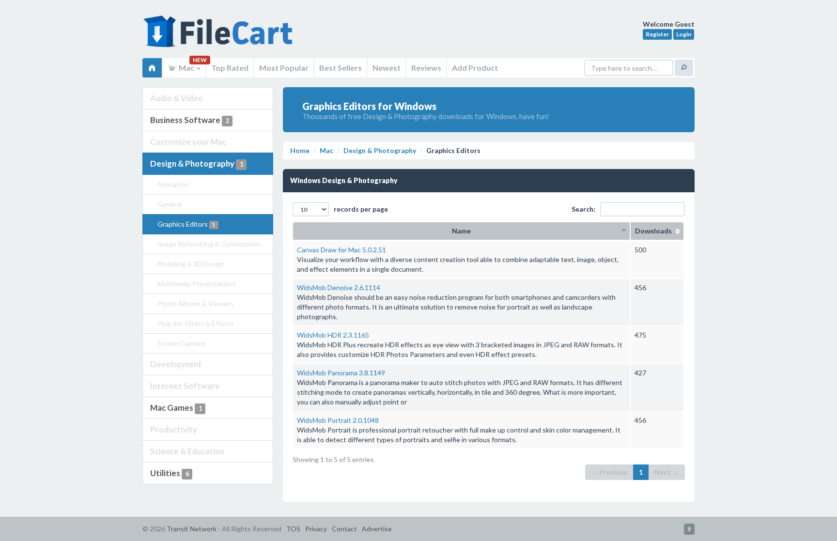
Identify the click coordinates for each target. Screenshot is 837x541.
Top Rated (229, 67)
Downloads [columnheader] (657, 231)
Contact (344, 529)
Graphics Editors (186, 224)
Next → (666, 472)
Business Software (189, 120)
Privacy (316, 529)
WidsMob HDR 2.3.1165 (333, 335)
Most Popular (284, 67)
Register (657, 34)
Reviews (426, 67)
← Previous (609, 472)
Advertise (377, 529)
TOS (293, 529)
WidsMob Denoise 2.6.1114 (338, 287)
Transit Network (192, 529)
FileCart (219, 36)
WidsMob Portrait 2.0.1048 (338, 420)
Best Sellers (340, 67)
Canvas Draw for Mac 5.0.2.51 (341, 250)
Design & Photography (196, 163)
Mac (186, 67)
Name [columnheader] (461, 231)
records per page (361, 209)
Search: (583, 209)
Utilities (169, 473)
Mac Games (176, 407)
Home (300, 150)
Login (683, 34)
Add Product (475, 67)
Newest (386, 67)
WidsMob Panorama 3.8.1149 (341, 373)
